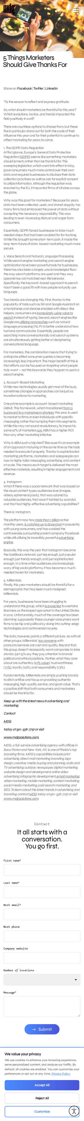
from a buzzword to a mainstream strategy (38, 410)
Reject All (42, 1098)
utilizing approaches (34, 322)
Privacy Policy (61, 1074)
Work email (12, 905)
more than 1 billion (47, 520)
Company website (16, 948)
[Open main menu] (76, 12)
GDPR (24, 157)
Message (10, 992)
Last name (11, 883)
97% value (42, 663)
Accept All (42, 1085)
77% (7, 667)
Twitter (38, 88)
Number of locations (19, 970)
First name (12, 860)
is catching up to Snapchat (43, 524)
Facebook (24, 88)
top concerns (47, 641)
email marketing (67, 776)
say (39, 430)
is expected (53, 606)
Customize (42, 1112)
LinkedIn (51, 88)
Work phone (12, 927)
